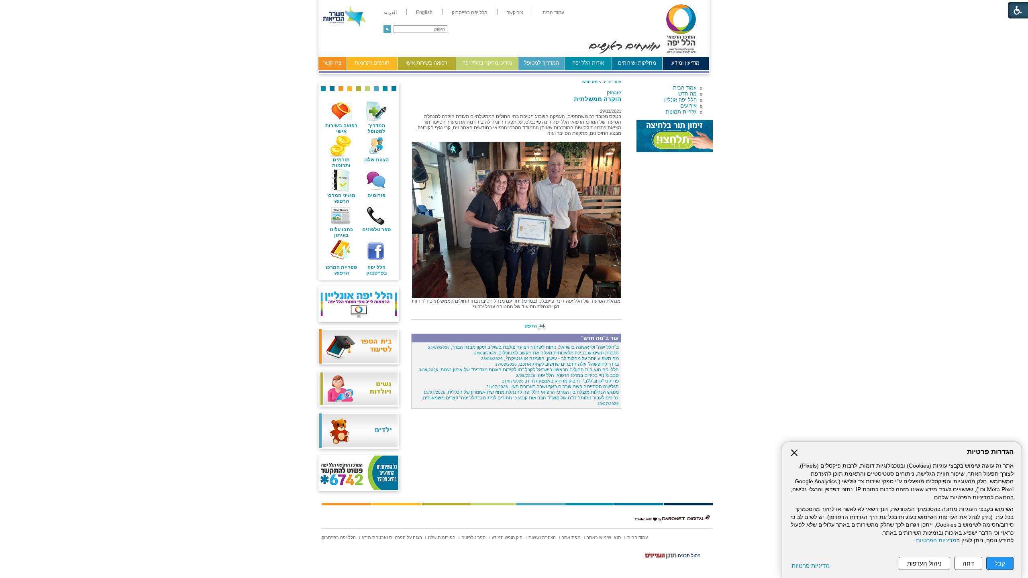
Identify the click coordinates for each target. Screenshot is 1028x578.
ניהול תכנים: (688, 555)
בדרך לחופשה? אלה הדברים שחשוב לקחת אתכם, (557, 364)
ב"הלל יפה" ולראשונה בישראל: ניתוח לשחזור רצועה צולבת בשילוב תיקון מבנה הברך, (523, 347)
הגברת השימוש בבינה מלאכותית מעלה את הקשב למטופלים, (546, 353)
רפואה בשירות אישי (426, 63)
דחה (968, 563)
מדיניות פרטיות (810, 565)
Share (614, 93)
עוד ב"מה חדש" (599, 338)
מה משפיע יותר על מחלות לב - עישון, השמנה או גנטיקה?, (550, 358)
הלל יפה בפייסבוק (376, 270)
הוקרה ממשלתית (597, 99)
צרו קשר (332, 63)
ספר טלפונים (376, 229)
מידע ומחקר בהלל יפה (487, 63)
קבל (1000, 563)
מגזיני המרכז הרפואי (341, 198)
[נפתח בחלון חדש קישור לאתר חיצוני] (674, 136)
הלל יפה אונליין (680, 100)
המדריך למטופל (541, 63)
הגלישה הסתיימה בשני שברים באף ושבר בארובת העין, (552, 386)
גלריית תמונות (681, 112)
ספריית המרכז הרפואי (341, 270)
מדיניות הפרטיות (936, 540)
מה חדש (687, 94)
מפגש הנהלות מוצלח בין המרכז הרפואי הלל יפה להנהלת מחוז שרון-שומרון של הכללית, (521, 392)
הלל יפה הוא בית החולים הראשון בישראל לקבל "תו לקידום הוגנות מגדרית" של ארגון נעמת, (519, 369)
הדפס (530, 326)
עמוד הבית (685, 88)
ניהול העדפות (924, 563)
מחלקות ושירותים (637, 63)
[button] (387, 29)
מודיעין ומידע (685, 63)
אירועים (688, 106)
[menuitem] (553, 12)
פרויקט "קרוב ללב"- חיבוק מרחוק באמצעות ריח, (560, 381)
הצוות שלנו (376, 160)
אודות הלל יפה (588, 63)
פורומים (376, 195)
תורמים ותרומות (372, 63)
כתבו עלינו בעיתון (341, 232)
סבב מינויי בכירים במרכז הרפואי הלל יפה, (567, 375)
